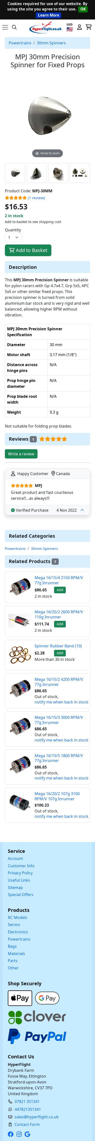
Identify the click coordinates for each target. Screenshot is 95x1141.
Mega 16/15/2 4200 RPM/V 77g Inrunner (59, 682)
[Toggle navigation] (5, 27)
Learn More (48, 15)
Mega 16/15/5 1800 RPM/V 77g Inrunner (59, 758)
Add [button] (60, 589)
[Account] (79, 27)
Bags (12, 946)
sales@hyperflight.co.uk (37, 1117)
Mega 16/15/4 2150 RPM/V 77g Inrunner (59, 580)
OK (83, 9)
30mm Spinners (51, 43)
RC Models (17, 917)
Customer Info (21, 865)
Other (13, 968)
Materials (16, 953)
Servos (14, 924)
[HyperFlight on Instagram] (20, 1134)
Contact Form (27, 1124)
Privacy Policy (20, 873)
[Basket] (88, 27)
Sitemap (15, 887)
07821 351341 (27, 1101)
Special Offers (20, 894)
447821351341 (28, 1109)
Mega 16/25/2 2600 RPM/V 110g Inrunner (59, 614)
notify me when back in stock (61, 702)
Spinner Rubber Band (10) (58, 646)
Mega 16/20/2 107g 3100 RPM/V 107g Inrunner (57, 796)
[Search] (14, 27)
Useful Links (19, 880)
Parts (13, 960)
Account (15, 858)
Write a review (21, 454)
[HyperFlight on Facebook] (12, 1134)
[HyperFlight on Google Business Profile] (28, 1134)
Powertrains (20, 43)
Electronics (18, 932)
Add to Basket (31, 250)
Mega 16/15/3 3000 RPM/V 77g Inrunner (59, 720)
